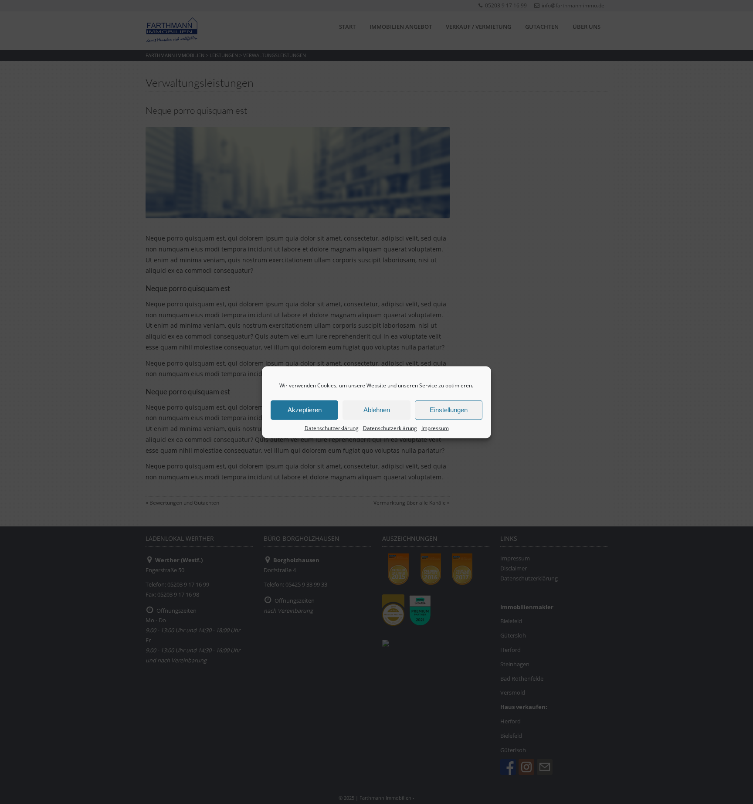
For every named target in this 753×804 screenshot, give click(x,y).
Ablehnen (376, 410)
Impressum (435, 427)
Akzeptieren (305, 410)
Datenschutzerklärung (332, 427)
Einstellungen (449, 410)
